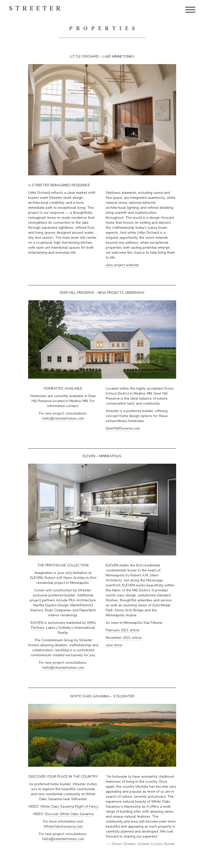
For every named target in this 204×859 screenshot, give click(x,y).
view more (114, 645)
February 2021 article (123, 630)
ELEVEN (37, 622)
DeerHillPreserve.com (123, 428)
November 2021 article (124, 637)
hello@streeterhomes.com (63, 418)
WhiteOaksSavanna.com (63, 826)
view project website (122, 265)
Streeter (36, 8)
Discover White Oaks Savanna (69, 814)
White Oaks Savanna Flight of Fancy (69, 806)
